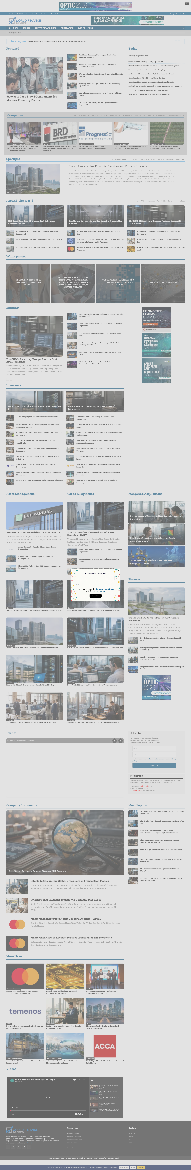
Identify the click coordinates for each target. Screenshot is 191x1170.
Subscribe (96, 596)
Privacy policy (99, 591)
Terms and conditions (105, 589)
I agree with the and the (97, 590)
